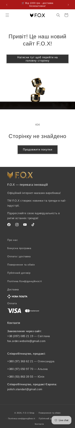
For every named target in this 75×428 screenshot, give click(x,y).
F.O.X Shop (28, 413)
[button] (7, 15)
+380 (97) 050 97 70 (20, 368)
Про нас (12, 239)
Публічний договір (18, 272)
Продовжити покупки (37, 149)
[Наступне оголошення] (68, 5)
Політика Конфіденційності (24, 281)
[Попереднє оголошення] (7, 5)
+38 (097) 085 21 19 (20, 336)
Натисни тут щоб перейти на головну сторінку (37, 59)
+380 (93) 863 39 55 (20, 376)
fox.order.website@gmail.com (26, 341)
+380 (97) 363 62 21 (20, 361)
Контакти (39, 424)
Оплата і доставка (19, 256)
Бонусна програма (19, 248)
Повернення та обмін (21, 264)
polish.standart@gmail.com (24, 389)
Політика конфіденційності (21, 418)
